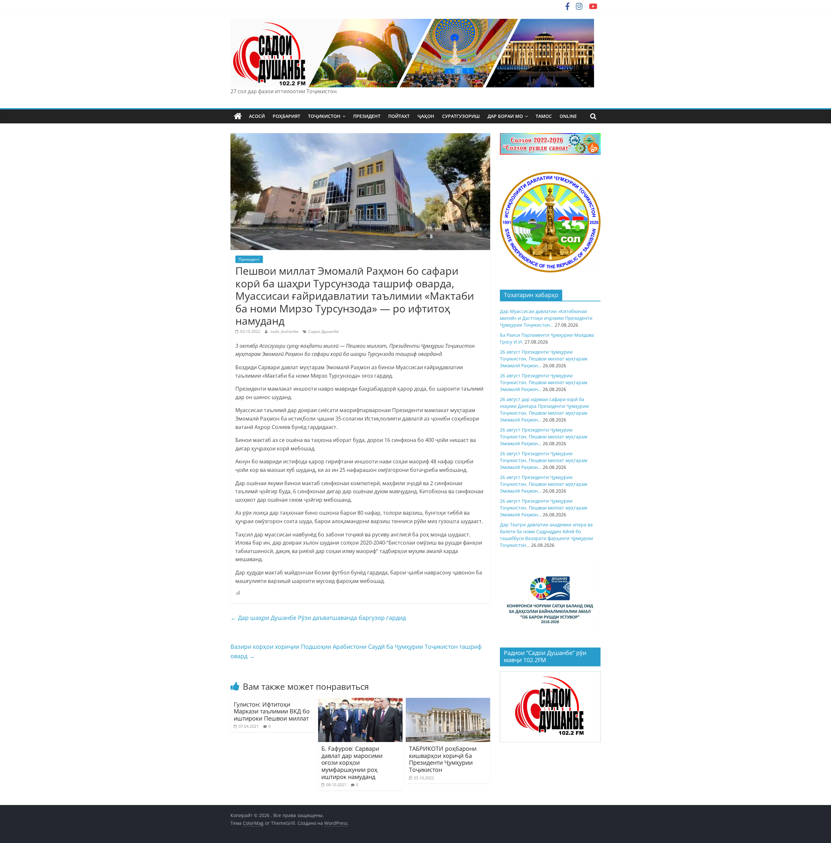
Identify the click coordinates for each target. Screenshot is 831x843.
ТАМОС (544, 116)
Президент (249, 259)
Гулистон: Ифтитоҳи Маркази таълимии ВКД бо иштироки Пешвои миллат (272, 711)
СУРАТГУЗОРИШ (461, 116)
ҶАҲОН (425, 116)
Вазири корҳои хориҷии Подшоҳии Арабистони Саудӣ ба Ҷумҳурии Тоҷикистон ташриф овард (356, 651)
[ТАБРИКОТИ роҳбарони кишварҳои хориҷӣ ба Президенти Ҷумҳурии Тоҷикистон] (448, 701)
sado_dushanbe (285, 331)
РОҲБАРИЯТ (286, 116)
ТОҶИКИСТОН (324, 116)
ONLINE (568, 116)
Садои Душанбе (323, 331)
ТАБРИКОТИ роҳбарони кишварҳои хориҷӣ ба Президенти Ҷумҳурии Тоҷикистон (443, 759)
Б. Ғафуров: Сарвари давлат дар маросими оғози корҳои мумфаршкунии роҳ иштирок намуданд (351, 762)
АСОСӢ (257, 116)
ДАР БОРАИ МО (505, 116)
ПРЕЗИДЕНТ (366, 116)
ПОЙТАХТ (399, 116)
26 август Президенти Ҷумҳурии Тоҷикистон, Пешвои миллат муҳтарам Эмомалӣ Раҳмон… (543, 359)
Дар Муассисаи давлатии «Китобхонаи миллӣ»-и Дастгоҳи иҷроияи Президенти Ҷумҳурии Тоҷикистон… (546, 318)
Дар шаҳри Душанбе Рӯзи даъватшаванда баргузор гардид (318, 618)
